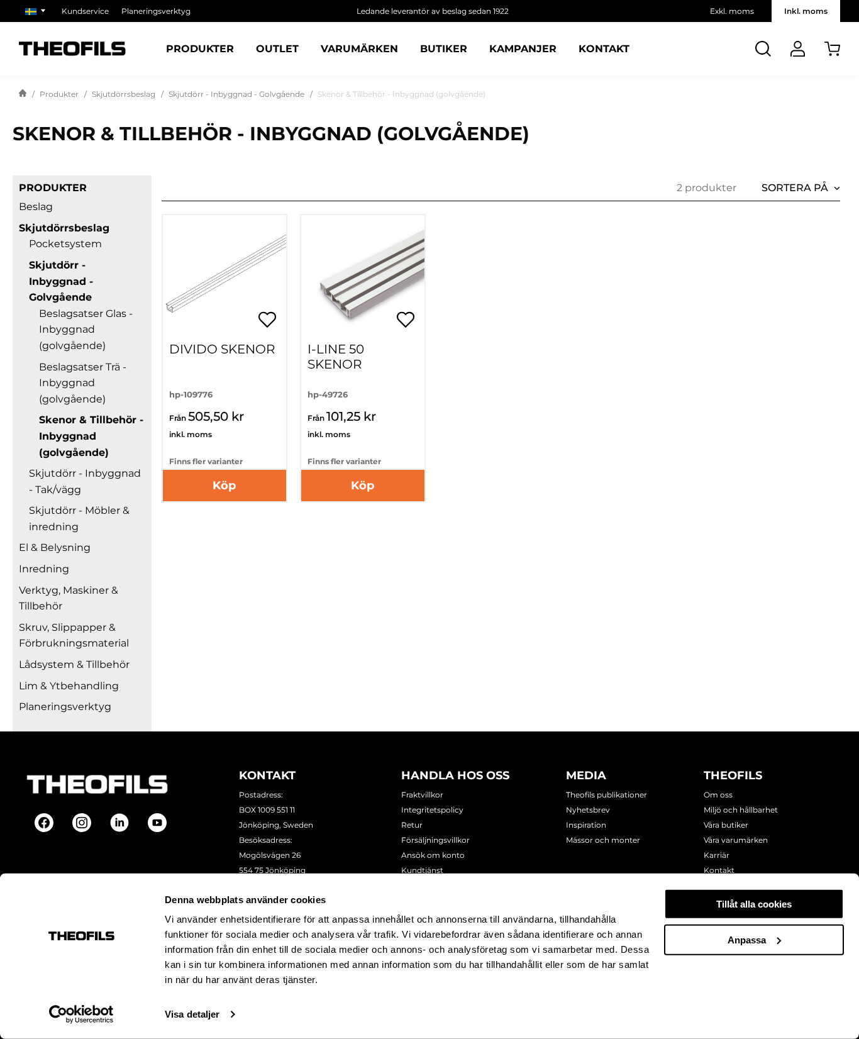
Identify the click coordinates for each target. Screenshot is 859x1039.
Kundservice (85, 11)
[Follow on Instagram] (82, 823)
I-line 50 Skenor (336, 357)
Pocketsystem (65, 244)
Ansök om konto (433, 855)
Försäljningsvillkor (435, 840)
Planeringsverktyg (156, 11)
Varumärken (359, 49)
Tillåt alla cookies (754, 904)
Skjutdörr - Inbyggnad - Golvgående (236, 94)
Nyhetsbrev (588, 809)
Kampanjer (523, 49)
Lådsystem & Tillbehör (74, 664)
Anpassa (747, 939)
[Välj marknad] (37, 11)
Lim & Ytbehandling (69, 686)
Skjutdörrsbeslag (123, 94)
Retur (412, 825)
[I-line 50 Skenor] (362, 276)
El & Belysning (55, 547)
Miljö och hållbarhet (741, 809)
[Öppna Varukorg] (832, 49)
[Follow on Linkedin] (119, 823)
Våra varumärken (736, 840)
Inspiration (586, 825)
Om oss (718, 794)
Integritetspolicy (432, 809)
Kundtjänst (422, 870)
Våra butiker (726, 825)
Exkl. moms (732, 11)
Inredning (44, 569)
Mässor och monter (603, 840)
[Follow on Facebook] (44, 823)
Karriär (716, 855)
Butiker (443, 49)
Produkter (200, 49)
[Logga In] (798, 49)
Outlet (277, 49)
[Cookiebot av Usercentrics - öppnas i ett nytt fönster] (81, 1014)
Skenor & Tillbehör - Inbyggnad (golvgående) (91, 436)
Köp (224, 485)
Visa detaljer (192, 1014)
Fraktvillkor (422, 794)
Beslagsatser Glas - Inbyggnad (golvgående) (86, 330)
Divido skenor (222, 349)
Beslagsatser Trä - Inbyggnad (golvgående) (82, 383)
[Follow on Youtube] (157, 823)
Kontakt (604, 49)
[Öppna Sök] (763, 49)
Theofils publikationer (606, 794)
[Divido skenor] (224, 276)
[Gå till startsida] (22, 94)
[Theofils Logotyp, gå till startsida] (72, 49)
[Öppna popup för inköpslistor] (267, 319)
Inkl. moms (806, 11)
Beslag (36, 207)
